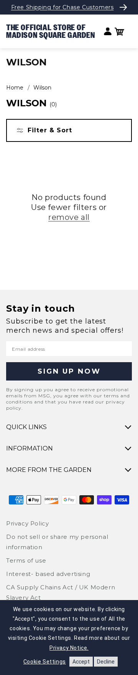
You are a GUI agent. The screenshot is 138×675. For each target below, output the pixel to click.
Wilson (42, 87)
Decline (106, 662)
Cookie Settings (44, 662)
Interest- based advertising (48, 573)
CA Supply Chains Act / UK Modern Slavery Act (60, 592)
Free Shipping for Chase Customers (62, 7)
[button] (119, 31)
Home (14, 87)
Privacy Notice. (69, 648)
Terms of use (26, 560)
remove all (69, 217)
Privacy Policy (27, 523)
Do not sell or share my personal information (57, 542)
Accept (81, 662)
